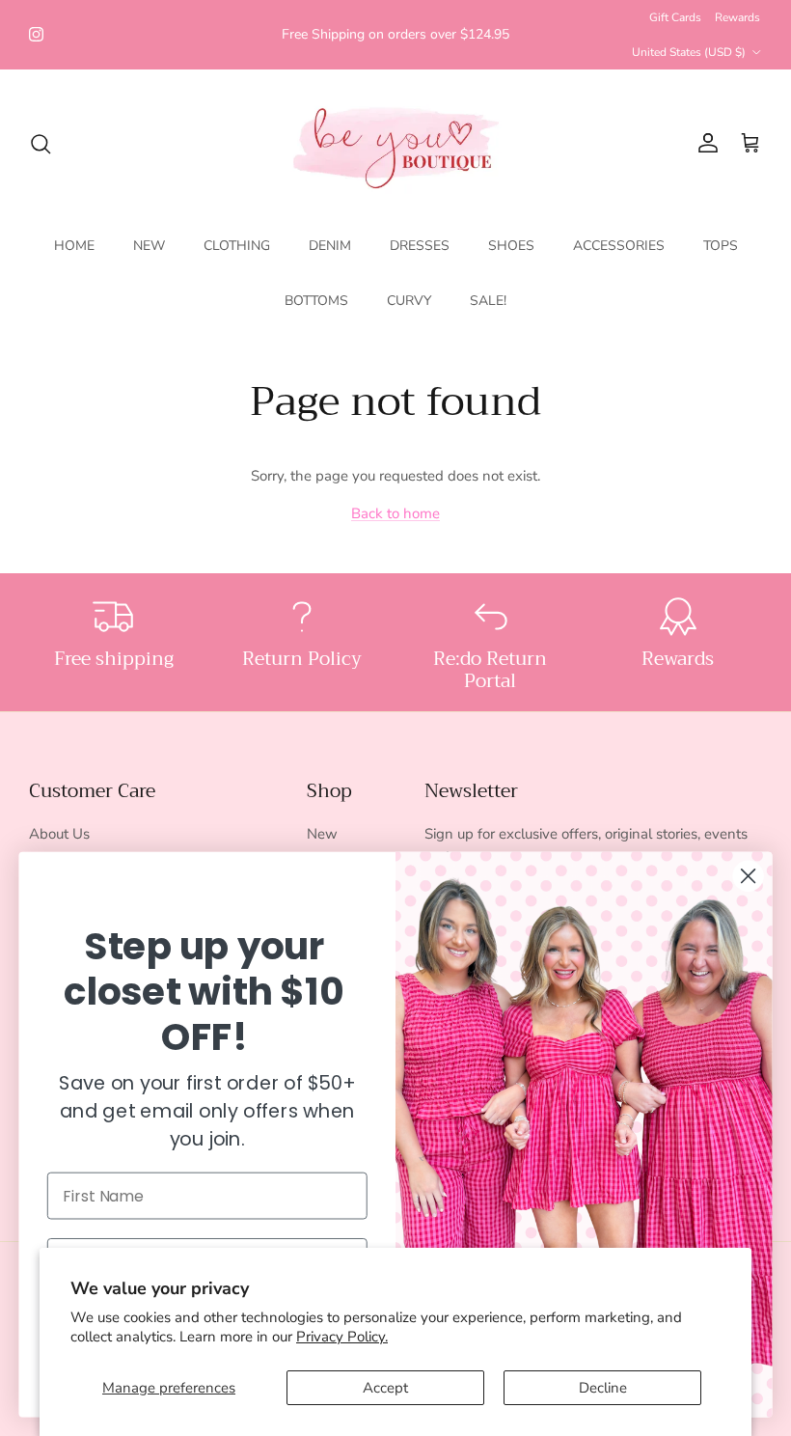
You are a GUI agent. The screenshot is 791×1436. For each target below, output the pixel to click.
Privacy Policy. (342, 1336)
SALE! (488, 300)
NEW (149, 245)
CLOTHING (237, 245)
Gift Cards (675, 17)
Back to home (395, 513)
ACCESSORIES (619, 245)
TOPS (720, 245)
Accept (385, 1387)
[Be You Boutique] (396, 143)
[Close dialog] (748, 876)
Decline (603, 1387)
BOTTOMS (316, 300)
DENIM (330, 245)
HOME (74, 245)
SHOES (511, 245)
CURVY (409, 300)
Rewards (737, 17)
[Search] (40, 143)
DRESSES (420, 245)
